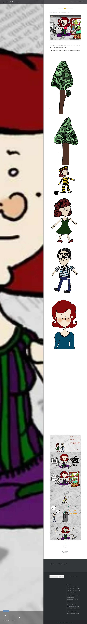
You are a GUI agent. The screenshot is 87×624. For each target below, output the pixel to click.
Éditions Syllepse (72, 613)
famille (73, 602)
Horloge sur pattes (74, 604)
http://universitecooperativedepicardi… (60, 47)
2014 (79, 586)
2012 (73, 586)
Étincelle (77, 613)
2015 (68, 588)
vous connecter (57, 567)
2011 (70, 586)
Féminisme (68, 604)
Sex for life (68, 611)
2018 (76, 588)
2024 (79, 590)
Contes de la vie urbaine (70, 599)
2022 (73, 590)
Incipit (78, 606)
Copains (76, 599)
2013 (76, 586)
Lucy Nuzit (8, 620)
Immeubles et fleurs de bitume (71, 606)
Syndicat (77, 611)
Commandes (69, 595)
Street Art (72, 611)
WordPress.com (73, 622)
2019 (79, 588)
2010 (68, 586)
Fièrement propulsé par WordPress (60, 622)
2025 (68, 592)
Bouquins (74, 592)
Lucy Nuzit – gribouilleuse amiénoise (10, 2)
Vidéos (68, 613)
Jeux (67, 608)
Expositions (69, 602)
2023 (76, 590)
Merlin (78, 608)
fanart (76, 602)
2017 (73, 588)
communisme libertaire (75, 595)
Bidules (71, 592)
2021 (70, 590)
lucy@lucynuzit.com (74, 576)
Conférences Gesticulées (70, 597)
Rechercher (61, 576)
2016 (70, 588)
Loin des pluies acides (72, 608)
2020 (68, 590)
